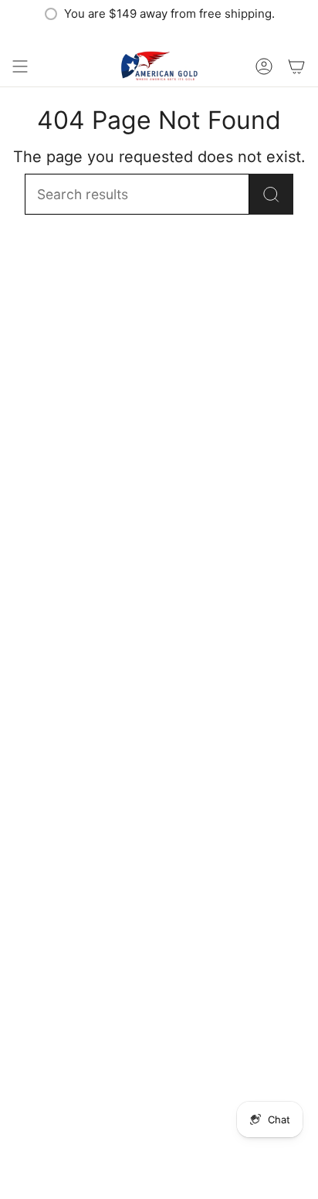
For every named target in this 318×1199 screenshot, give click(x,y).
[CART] (296, 66)
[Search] (271, 194)
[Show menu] (20, 66)
